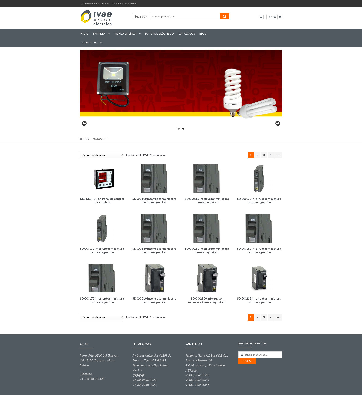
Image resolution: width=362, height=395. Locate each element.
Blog (203, 33)
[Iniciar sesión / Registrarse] (261, 17)
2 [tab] (183, 129)
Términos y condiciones (124, 3)
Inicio (84, 33)
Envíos (105, 3)
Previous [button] (84, 123)
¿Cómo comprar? (90, 3)
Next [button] (277, 123)
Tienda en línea (125, 33)
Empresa (99, 33)
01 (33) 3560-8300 (92, 378)
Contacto (89, 42)
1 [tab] (179, 129)
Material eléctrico (159, 33)
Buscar (247, 361)
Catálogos (187, 33)
